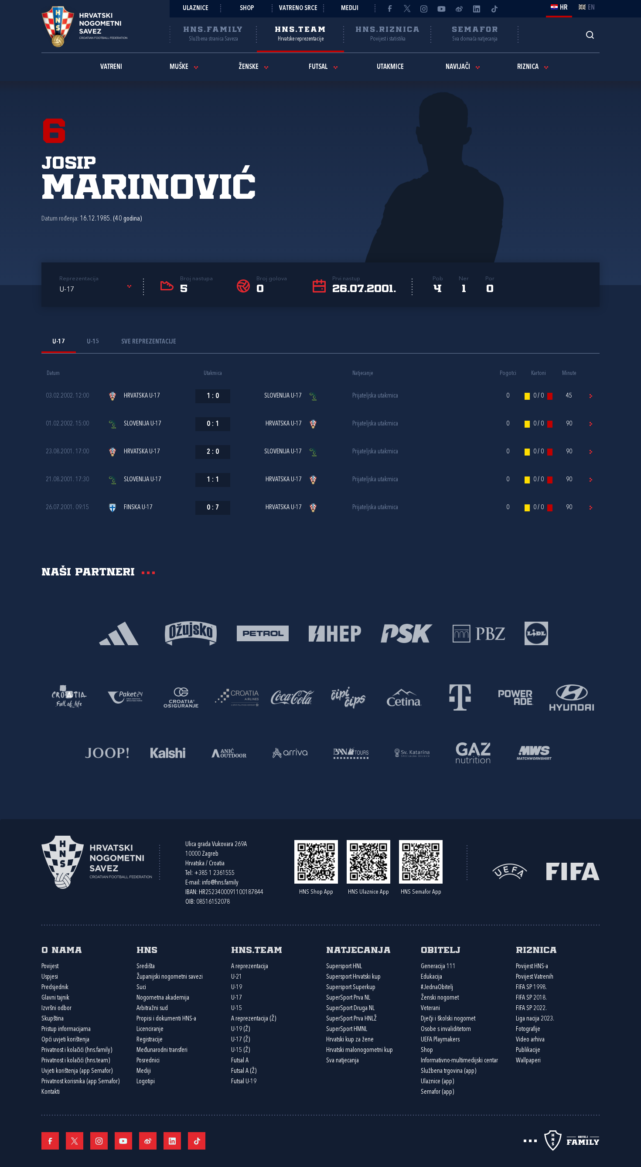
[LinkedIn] (476, 8)
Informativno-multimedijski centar (459, 1061)
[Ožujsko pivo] (191, 632)
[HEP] (335, 632)
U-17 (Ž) (240, 1040)
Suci (141, 987)
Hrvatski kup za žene (350, 1040)
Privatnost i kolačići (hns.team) (75, 1061)
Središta (145, 966)
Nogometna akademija (162, 998)
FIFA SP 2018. (531, 998)
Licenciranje (150, 1029)
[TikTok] (494, 8)
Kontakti (50, 1092)
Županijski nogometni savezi (169, 977)
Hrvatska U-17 (142, 396)
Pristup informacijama (66, 1029)
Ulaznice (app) (437, 1082)
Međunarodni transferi (162, 1050)
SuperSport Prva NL (348, 998)
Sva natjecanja (342, 1061)
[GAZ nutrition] (473, 752)
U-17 (236, 998)
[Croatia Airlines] (237, 697)
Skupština (52, 1019)
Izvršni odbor (56, 1008)
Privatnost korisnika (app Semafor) (80, 1082)
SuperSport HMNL (346, 1029)
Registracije (149, 1040)
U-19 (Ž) (240, 1029)
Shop (247, 8)
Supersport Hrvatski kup (353, 977)
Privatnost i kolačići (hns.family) (76, 1050)
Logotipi (145, 1082)
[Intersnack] (348, 697)
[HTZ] (69, 697)
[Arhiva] (589, 34)
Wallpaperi (528, 1061)
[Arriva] (289, 752)
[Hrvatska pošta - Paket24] (125, 697)
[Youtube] (441, 8)
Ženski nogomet (440, 998)
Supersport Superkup (350, 987)
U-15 (236, 1008)
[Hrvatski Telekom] (460, 697)
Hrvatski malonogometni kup (359, 1050)
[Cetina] (404, 697)
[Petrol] (263, 632)
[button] (96, 289)
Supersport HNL (344, 966)
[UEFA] (509, 870)
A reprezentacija (249, 966)
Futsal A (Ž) (243, 1071)
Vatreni (111, 67)
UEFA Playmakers (440, 1040)
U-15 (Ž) (240, 1050)
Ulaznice (195, 8)
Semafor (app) (437, 1092)
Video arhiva (530, 1040)
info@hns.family (220, 883)
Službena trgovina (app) (448, 1071)
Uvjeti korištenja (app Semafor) (77, 1071)
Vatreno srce (298, 8)
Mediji (349, 8)
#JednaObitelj (437, 987)
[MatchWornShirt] (534, 752)
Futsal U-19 (243, 1082)
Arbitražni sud (152, 1008)
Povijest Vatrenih (534, 977)
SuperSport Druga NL (350, 1008)
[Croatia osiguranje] (181, 697)
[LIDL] (536, 632)
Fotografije (528, 1029)
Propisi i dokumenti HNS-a (166, 1019)
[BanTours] (351, 752)
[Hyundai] (572, 697)
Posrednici (148, 1061)
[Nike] (119, 632)
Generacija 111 (438, 966)
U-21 (236, 977)
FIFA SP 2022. (531, 1008)
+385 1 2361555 (214, 873)
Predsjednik (54, 987)
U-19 (236, 987)
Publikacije (528, 1050)
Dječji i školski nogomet (448, 1019)
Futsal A (240, 1061)
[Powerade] (516, 697)
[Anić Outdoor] (228, 752)
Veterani (430, 1008)
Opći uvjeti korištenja (65, 1040)
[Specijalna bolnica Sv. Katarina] (412, 752)
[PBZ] (479, 632)
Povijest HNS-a (532, 966)
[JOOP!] (106, 752)
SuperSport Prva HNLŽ (351, 1019)
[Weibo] (459, 8)
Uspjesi (49, 977)
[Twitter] (407, 8)
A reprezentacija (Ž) (253, 1019)
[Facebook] (389, 8)
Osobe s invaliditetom (446, 1029)
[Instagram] (424, 8)
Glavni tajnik (55, 998)
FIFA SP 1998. (531, 987)
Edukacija (431, 977)
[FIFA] (573, 870)
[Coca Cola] (292, 697)
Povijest (49, 966)
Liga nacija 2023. (535, 1019)
